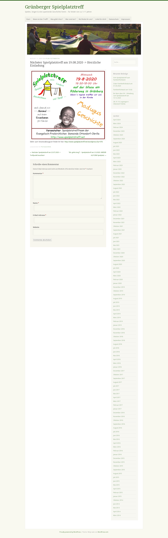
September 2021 (119, 230)
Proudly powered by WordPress (70, 532)
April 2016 (116, 443)
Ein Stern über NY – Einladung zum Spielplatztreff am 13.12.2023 (123, 95)
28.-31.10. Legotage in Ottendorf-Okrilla (121, 103)
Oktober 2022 (118, 181)
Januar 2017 (117, 409)
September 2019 (119, 295)
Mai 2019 (116, 310)
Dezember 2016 (118, 413)
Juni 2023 (116, 150)
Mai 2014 (116, 508)
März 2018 (117, 363)
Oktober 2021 (118, 226)
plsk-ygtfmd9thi (53, 58)
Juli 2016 (116, 432)
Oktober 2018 (118, 337)
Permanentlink (46, 147)
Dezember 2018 (118, 329)
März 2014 (117, 515)
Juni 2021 (116, 241)
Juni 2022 (116, 196)
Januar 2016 (117, 454)
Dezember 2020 (118, 253)
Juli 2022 (116, 192)
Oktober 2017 (118, 375)
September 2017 (119, 378)
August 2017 (117, 382)
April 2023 (116, 158)
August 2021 (117, 234)
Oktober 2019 (118, 291)
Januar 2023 (117, 169)
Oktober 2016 (118, 420)
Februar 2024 (118, 127)
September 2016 (119, 424)
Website (36, 227)
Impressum (125, 19)
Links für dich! (100, 19)
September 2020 (119, 260)
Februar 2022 (118, 211)
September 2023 (119, 139)
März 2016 (117, 447)
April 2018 (116, 359)
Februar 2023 (118, 165)
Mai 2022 (116, 200)
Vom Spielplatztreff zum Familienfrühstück (121, 79)
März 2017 (117, 401)
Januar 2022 (117, 215)
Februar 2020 (118, 279)
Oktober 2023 (118, 135)
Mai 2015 (116, 485)
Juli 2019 (116, 302)
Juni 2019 (116, 306)
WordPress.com (103, 532)
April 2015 (116, 489)
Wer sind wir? (70, 19)
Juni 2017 (116, 390)
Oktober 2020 (118, 257)
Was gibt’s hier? (57, 19)
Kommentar (38, 173)
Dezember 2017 (118, 371)
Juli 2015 (116, 477)
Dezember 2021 (118, 219)
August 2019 (117, 298)
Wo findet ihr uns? (86, 19)
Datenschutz (114, 19)
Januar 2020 (117, 283)
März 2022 (117, 207)
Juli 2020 (116, 268)
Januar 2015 (117, 496)
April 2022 (116, 203)
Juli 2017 (116, 386)
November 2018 (119, 333)
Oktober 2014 (118, 500)
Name (36, 203)
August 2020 (117, 264)
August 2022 (117, 188)
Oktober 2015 (118, 466)
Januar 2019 (117, 325)
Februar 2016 (118, 451)
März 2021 (117, 249)
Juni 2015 (116, 481)
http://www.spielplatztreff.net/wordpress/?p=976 (84, 142)
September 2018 (119, 340)
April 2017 (116, 397)
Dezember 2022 (118, 173)
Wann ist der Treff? (40, 19)
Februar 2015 (118, 492)
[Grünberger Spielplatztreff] (84, 39)
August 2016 (117, 428)
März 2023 (117, 162)
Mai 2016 (116, 439)
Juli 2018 (116, 348)
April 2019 (116, 314)
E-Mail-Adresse (39, 215)
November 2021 (119, 222)
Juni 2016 (116, 435)
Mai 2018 (116, 356)
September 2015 (119, 470)
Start (28, 19)
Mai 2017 (116, 394)
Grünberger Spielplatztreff (54, 7)
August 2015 (117, 473)
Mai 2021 (116, 245)
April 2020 (116, 272)
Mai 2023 (116, 154)
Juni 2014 (116, 504)
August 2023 (117, 142)
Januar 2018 (117, 367)
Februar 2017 (118, 405)
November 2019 (119, 287)
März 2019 (117, 317)
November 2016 (119, 416)
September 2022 (119, 184)
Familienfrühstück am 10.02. (123, 90)
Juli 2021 (116, 238)
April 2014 (116, 512)
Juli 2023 (116, 146)
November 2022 (119, 177)
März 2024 (117, 123)
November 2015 (119, 462)
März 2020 (117, 276)
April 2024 (116, 120)
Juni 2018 (116, 352)
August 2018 (117, 344)
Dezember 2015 (118, 458)
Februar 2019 (118, 321)
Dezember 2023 (118, 131)
